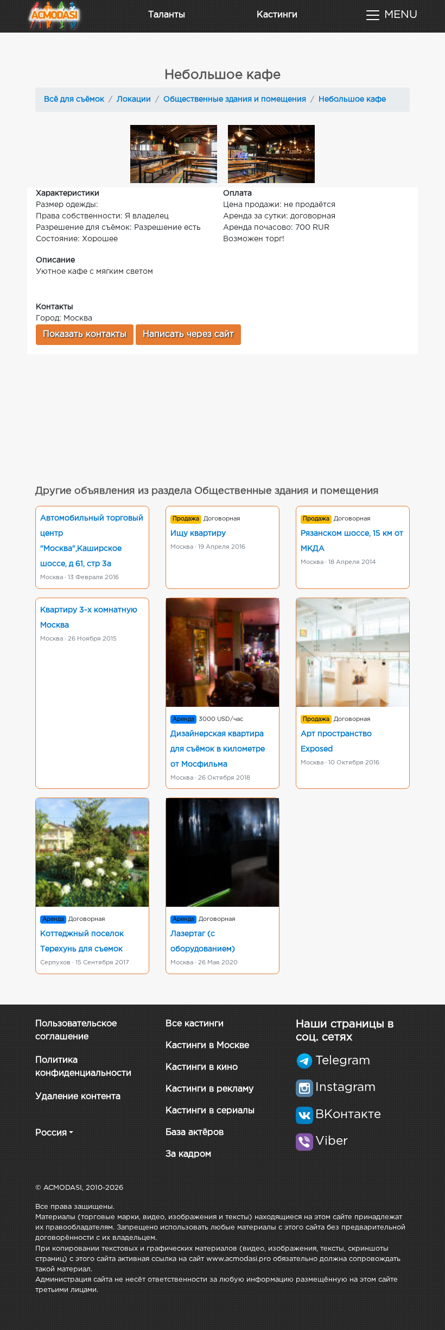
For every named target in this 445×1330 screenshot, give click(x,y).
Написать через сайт (188, 334)
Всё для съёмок (74, 99)
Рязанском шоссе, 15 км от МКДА (352, 541)
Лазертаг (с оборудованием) (202, 941)
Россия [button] (51, 1133)
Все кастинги (195, 1024)
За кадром (188, 1154)
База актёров (195, 1132)
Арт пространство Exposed (336, 741)
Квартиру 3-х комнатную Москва (88, 618)
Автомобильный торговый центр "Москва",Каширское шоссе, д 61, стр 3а (91, 541)
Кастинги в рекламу (209, 1089)
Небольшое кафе (352, 99)
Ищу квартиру (198, 533)
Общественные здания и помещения (234, 99)
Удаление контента (77, 1097)
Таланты (166, 15)
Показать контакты (84, 334)
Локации (134, 99)
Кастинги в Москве (207, 1046)
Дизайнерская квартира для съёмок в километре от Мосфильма (217, 749)
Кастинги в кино (202, 1067)
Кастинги (277, 15)
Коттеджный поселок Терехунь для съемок (82, 941)
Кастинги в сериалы (210, 1111)
